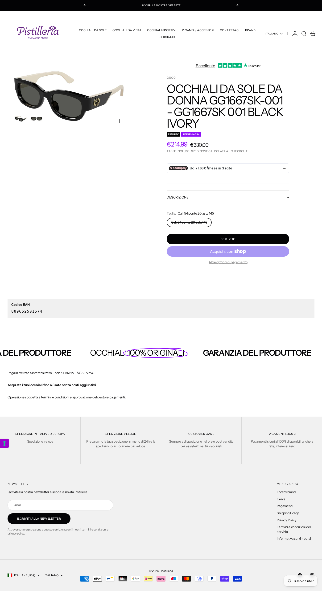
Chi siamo (167, 37)
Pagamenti (285, 506)
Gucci (171, 77)
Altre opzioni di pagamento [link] (228, 262)
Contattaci (229, 30)
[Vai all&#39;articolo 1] (21, 118)
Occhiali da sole (93, 30)
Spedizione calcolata (208, 151)
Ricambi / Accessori (198, 30)
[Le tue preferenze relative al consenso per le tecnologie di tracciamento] (4, 443)
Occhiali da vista (126, 30)
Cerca (281, 499)
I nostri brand (286, 492)
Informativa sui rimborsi (294, 538)
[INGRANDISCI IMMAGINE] (119, 121)
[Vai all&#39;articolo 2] (36, 118)
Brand (250, 30)
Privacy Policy (286, 520)
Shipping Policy (288, 513)
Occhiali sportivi (161, 30)
